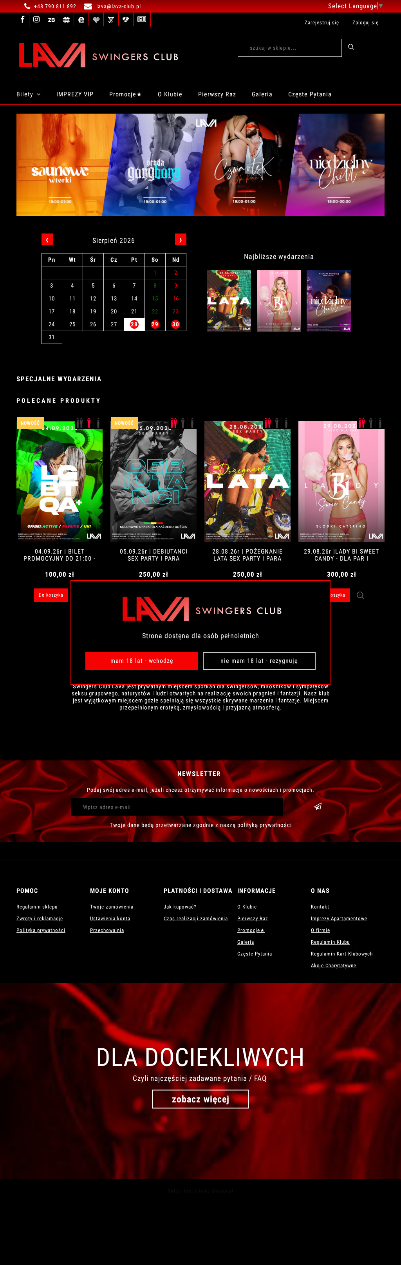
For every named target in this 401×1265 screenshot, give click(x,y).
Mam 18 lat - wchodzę (141, 660)
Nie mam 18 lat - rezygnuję (259, 660)
